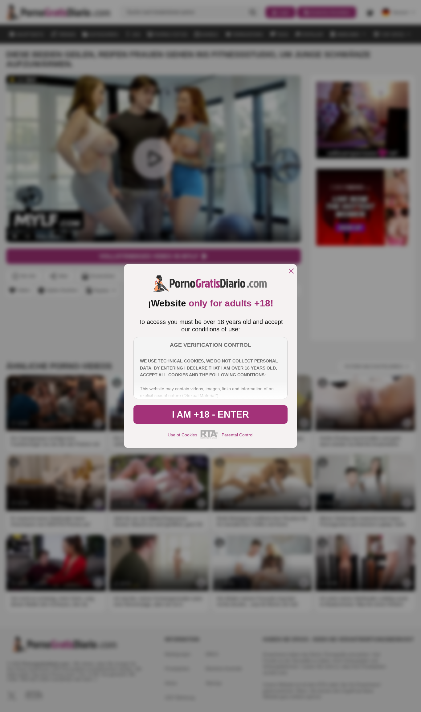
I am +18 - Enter (210, 414)
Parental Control (237, 434)
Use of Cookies (182, 434)
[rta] (209, 437)
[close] (291, 271)
